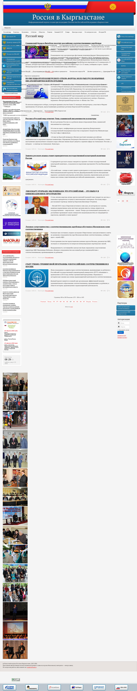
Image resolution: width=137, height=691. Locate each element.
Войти (121, 332)
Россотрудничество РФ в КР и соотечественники (74, 45)
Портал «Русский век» (126, 48)
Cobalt (71, 306)
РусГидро (76, 687)
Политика (16, 32)
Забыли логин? (121, 335)
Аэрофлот (99, 687)
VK (118, 201)
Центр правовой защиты (126, 77)
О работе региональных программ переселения (95, 58)
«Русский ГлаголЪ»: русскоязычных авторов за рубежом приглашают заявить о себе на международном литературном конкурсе (11, 260)
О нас (16, 111)
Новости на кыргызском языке (12, 98)
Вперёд (88, 301)
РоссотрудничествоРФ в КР (13, 66)
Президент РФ (11, 36)
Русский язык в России (35, 84)
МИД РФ (9, 48)
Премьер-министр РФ (14, 42)
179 (57, 301)
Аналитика (95, 115)
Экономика (25, 32)
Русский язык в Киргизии (51, 84)
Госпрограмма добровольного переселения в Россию (48, 58)
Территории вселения (72, 58)
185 (77, 301)
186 (81, 301)
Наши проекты (38, 111)
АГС (122, 83)
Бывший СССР (59, 32)
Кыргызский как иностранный (12, 102)
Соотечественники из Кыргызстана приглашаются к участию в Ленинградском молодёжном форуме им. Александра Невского (11, 272)
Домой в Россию (57, 63)
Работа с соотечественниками (48, 45)
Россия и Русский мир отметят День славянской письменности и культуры (61, 118)
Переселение (9, 54)
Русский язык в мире (68, 84)
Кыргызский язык (11, 93)
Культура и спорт (77, 32)
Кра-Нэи (121, 687)
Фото (5, 111)
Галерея (7, 106)
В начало (43, 301)
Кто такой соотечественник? (27, 45)
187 (84, 301)
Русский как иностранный (98, 84)
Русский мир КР (63, 49)
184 (74, 301)
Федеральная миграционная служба (13, 60)
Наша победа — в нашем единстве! (80, 49)
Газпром (9, 687)
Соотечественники (11, 41)
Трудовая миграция (70, 63)
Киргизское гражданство (32, 76)
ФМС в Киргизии (25, 58)
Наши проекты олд (26, 111)
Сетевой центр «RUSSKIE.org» (125, 54)
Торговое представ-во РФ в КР (14, 77)
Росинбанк (54, 687)
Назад (49, 301)
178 (54, 301)
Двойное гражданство (94, 71)
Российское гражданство (59, 71)
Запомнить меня (124, 330)
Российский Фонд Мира (126, 60)
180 (60, 301)
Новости (7, 28)
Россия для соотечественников (40, 63)
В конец (94, 301)
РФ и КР (7, 67)
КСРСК (123, 66)
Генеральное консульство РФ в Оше (14, 83)
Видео (11, 111)
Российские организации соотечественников (42, 49)
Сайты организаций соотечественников (15, 115)
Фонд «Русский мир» (127, 36)
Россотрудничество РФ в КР (41, 71)
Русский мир (7, 32)
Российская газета (127, 42)
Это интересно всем (90, 32)
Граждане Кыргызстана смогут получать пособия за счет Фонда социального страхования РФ (11, 141)
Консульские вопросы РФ (77, 71)
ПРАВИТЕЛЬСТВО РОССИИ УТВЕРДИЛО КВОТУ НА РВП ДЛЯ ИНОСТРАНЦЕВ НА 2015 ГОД (12, 131)
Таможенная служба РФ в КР (13, 72)
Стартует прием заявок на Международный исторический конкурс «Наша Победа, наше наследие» (11, 295)
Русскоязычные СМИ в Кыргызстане (55, 111)
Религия (49, 32)
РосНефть (32, 687)
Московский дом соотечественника (12, 89)
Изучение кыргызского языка (32, 98)
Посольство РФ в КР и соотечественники (103, 45)
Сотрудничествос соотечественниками (127, 89)
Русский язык (9, 80)
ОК (123, 201)
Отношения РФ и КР (109, 71)
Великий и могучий (82, 84)
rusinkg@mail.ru (31, 667)
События (33, 32)
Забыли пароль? (122, 337)
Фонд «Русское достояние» (125, 72)
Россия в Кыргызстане (68, 16)
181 (64, 301)
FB (127, 201)
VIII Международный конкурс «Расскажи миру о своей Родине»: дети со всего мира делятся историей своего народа (11, 284)
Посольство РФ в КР (24, 71)
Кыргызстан (8, 357)
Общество (42, 32)
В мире (68, 32)
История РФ (102, 32)
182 (67, 301)
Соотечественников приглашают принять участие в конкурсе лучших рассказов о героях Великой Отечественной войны (11, 307)
